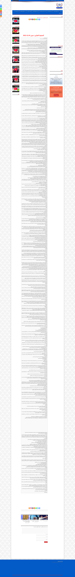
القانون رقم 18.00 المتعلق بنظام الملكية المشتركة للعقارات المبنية (26, 521)
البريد (47, 536)
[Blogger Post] (32, 19)
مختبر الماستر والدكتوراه (43, 11)
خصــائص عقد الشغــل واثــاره (44, 520)
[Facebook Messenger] (1, 14)
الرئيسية (61, 11)
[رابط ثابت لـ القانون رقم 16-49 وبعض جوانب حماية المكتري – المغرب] (34, 517)
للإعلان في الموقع (53, 0)
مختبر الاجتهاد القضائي (35, 11)
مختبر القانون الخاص (56, 11)
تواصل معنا (58, 0)
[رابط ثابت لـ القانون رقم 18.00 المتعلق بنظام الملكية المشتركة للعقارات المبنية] (25, 517)
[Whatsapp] (36, 19)
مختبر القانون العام (50, 11)
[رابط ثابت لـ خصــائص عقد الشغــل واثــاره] (43, 517)
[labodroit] (59, 6)
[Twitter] (38, 19)
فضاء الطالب (60, 13)
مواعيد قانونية (17, 11)
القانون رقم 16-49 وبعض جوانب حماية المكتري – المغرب (34, 521)
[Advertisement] (31, 5)
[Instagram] (31, 19)
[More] (29, 19)
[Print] (34, 19)
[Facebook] (39, 19)
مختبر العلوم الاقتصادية (23, 11)
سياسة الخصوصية (48, 0)
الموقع (47, 539)
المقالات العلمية (29, 11)
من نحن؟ (61, 0)
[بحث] (13, 0)
